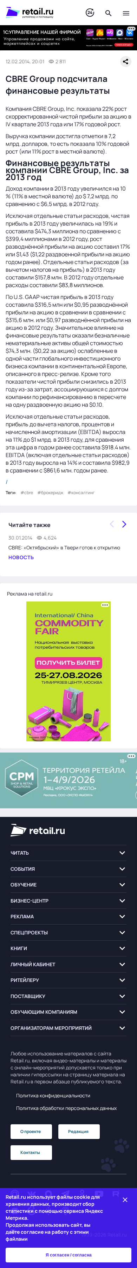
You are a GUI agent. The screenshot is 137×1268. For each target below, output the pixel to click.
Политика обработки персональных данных (66, 1108)
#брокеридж (50, 493)
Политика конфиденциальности (53, 1095)
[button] (68, 853)
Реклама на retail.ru (29, 593)
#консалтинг (81, 493)
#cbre (26, 493)
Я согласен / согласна (69, 1255)
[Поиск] (108, 12)
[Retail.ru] (39, 13)
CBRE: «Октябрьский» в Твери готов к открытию (64, 547)
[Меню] (126, 12)
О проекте (30, 1131)
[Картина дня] (90, 12)
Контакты (30, 1152)
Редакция (78, 1131)
